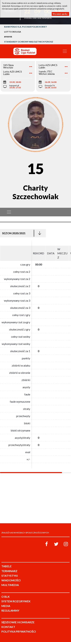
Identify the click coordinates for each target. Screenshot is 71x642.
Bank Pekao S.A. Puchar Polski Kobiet (25, 26)
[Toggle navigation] (65, 51)
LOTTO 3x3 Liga (12, 31)
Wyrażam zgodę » (60, 14)
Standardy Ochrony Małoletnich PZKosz (28, 41)
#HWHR (8, 36)
